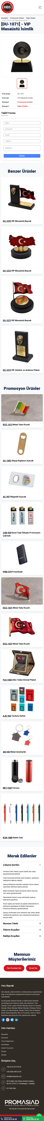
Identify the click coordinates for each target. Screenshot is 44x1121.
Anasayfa (4, 18)
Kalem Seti (13, 837)
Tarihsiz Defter (14, 716)
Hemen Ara (10, 1118)
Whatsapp (32, 1118)
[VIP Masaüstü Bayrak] (22, 197)
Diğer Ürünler (30, 18)
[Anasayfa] (7, 7)
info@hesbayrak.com (14, 1076)
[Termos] (22, 771)
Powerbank (13, 572)
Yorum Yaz (33, 968)
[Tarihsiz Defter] (22, 699)
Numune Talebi (10, 923)
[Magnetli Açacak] (22, 480)
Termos (11, 788)
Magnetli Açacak (14, 497)
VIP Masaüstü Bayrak (17, 221)
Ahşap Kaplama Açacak (18, 460)
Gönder (22, 156)
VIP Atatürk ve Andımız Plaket (21, 370)
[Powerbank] (22, 555)
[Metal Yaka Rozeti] (22, 407)
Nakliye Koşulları (11, 936)
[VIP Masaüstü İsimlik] (22, 56)
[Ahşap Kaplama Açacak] (22, 443)
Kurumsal (4, 1038)
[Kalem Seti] (22, 814)
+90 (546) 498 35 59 (14, 1072)
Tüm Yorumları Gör (14, 968)
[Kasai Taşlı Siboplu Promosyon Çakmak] (22, 516)
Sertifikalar (5, 1045)
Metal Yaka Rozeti (16, 424)
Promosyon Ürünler (17, 18)
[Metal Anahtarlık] (22, 735)
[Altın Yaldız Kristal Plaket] (22, 663)
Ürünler (3, 1051)
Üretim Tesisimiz (7, 1048)
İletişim (3, 1055)
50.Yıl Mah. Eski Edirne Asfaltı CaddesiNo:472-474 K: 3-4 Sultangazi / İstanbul (21, 1082)
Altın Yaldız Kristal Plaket (19, 680)
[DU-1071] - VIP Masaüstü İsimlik (15, 20)
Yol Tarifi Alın (11, 1088)
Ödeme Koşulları (11, 929)
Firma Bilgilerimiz (7, 1041)
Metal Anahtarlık (14, 752)
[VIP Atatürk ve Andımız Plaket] (22, 346)
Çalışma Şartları (11, 865)
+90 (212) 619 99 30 (14, 1067)
